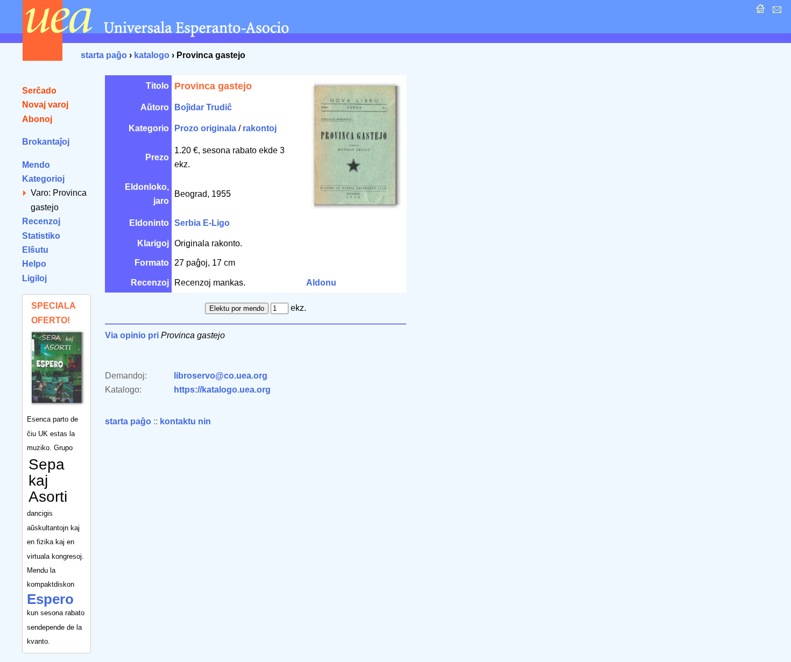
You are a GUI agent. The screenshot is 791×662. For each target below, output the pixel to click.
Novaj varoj (45, 104)
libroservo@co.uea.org (220, 375)
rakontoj (260, 128)
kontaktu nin (185, 421)
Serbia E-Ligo (202, 222)
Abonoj (37, 119)
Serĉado (39, 90)
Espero (50, 599)
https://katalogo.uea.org (222, 389)
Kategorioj (43, 178)
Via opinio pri (132, 335)
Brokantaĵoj (45, 141)
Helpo (34, 263)
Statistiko (41, 235)
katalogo (152, 55)
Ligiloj (34, 278)
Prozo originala (205, 128)
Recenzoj (41, 221)
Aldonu (321, 282)
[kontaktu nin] (775, 11)
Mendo (36, 164)
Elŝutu (35, 249)
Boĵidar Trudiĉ (203, 107)
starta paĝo (104, 55)
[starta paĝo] (759, 11)
